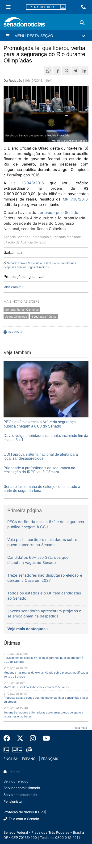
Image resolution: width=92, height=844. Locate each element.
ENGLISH (11, 759)
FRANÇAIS (49, 759)
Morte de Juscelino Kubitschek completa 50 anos (36, 687)
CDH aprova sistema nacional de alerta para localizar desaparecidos (41, 456)
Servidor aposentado (20, 795)
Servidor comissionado (22, 788)
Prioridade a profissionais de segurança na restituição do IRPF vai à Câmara (39, 470)
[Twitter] (20, 738)
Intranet (14, 772)
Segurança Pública (44, 317)
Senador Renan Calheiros (22, 309)
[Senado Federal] (46, 7)
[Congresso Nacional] (17, 750)
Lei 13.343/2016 (27, 183)
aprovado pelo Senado (58, 212)
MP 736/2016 (75, 199)
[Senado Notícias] (24, 23)
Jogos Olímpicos (16, 317)
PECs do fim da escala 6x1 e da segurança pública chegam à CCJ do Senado (40, 424)
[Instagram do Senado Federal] (33, 738)
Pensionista (13, 801)
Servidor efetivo (16, 781)
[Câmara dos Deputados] (6, 750)
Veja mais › (81, 727)
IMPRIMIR (15, 332)
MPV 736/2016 (13, 287)
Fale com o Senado (23, 819)
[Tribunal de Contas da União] (29, 750)
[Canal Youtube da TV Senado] (44, 738)
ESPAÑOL (30, 759)
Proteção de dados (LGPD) (25, 812)
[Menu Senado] (8, 7)
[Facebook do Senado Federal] (8, 738)
